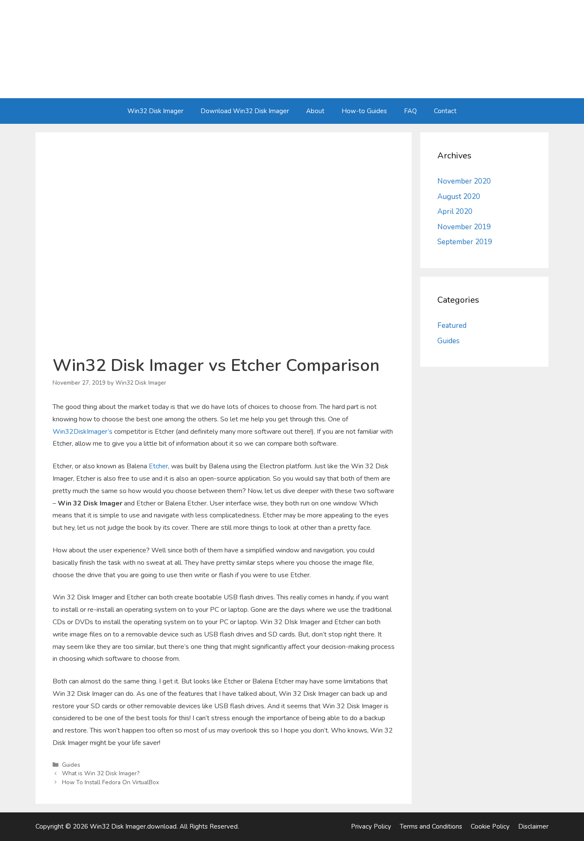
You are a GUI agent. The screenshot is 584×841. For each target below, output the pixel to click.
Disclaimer (533, 826)
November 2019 (464, 227)
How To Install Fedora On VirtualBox (110, 782)
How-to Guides (364, 111)
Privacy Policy (371, 826)
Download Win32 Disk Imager (245, 111)
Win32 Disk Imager (155, 111)
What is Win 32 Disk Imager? (100, 773)
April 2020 (454, 211)
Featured (451, 325)
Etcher (158, 466)
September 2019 (464, 242)
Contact (445, 111)
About (315, 111)
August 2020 (458, 196)
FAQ (410, 111)
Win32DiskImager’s (82, 431)
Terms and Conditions (431, 826)
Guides (71, 765)
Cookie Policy (490, 826)
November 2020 (464, 181)
